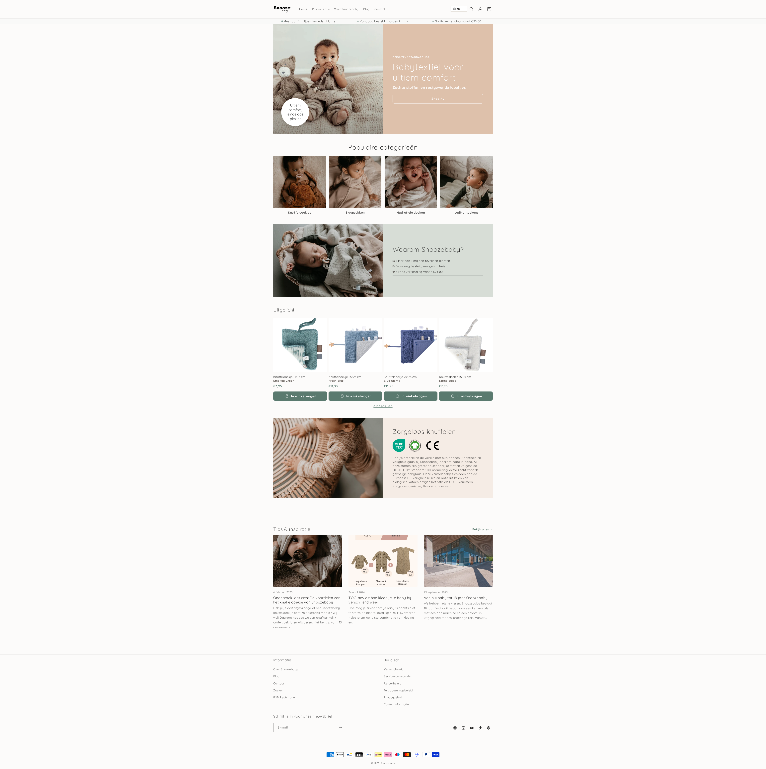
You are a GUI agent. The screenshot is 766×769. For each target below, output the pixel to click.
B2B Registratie (284, 697)
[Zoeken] (471, 9)
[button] (321, 9)
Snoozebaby (388, 763)
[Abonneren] (340, 727)
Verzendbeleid (394, 669)
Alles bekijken (382, 406)
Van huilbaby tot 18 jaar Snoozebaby (456, 597)
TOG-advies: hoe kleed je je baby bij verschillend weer (379, 600)
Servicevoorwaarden (398, 676)
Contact (278, 683)
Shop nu (437, 99)
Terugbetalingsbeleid (398, 690)
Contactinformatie (396, 704)
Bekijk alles (480, 529)
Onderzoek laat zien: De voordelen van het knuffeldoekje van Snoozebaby (306, 600)
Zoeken (278, 690)
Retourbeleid (392, 683)
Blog (276, 676)
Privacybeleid (393, 697)
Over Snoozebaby (285, 669)
